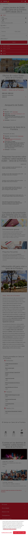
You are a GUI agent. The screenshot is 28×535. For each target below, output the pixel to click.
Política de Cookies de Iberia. (10, 529)
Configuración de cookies (6, 532)
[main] (14, 527)
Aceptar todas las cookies (19, 532)
